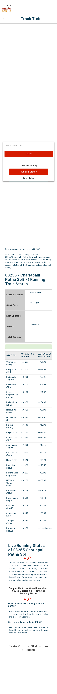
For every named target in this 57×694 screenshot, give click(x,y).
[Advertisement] (28, 54)
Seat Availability (28, 165)
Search (28, 153)
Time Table (29, 178)
